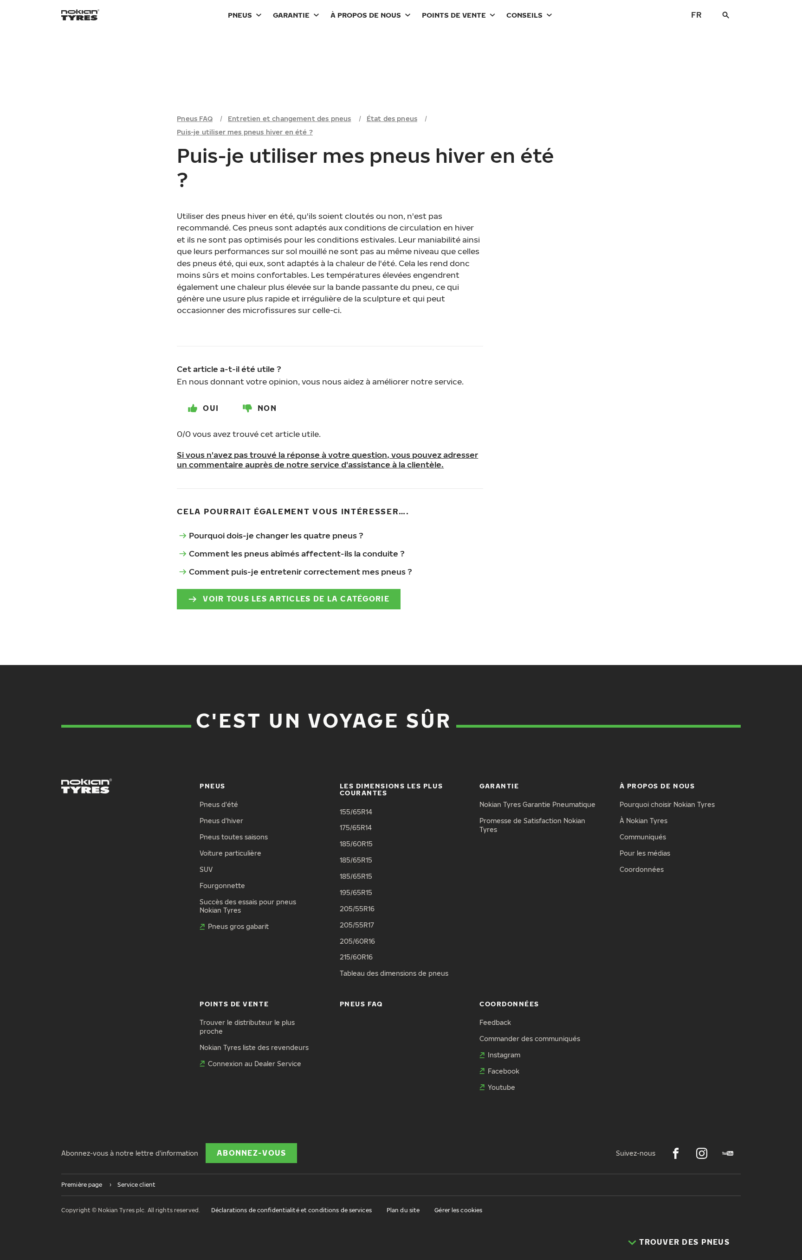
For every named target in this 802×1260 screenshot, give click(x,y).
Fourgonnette (222, 885)
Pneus (240, 15)
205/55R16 (357, 909)
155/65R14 (356, 812)
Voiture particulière (230, 853)
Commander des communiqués (529, 1039)
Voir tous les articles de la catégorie (296, 598)
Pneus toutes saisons (234, 837)
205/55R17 (357, 925)
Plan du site (403, 1210)
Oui (211, 408)
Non (267, 408)
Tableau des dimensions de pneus (394, 973)
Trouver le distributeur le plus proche (247, 1026)
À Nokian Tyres (643, 821)
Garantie (291, 15)
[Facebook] (676, 1153)
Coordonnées (642, 869)
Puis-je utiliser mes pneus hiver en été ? (245, 132)
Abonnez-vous (251, 1153)
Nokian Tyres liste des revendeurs (254, 1047)
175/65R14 (356, 827)
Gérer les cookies (458, 1210)
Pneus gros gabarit (238, 926)
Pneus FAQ (194, 118)
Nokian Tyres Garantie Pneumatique (537, 804)
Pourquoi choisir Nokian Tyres (667, 804)
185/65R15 (356, 860)
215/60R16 (356, 957)
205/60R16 (357, 941)
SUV (206, 869)
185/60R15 (356, 844)
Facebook (503, 1071)
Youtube (501, 1087)
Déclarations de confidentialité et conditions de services (291, 1210)
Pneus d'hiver (221, 821)
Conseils (524, 15)
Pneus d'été (219, 804)
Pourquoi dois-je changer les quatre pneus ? (276, 535)
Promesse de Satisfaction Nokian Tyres (532, 825)
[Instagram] (702, 1153)
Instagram (504, 1055)
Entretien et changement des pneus (289, 118)
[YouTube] (728, 1153)
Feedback (495, 1022)
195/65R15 (356, 892)
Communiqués (643, 837)
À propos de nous (365, 15)
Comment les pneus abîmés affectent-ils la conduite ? (297, 553)
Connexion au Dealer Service (254, 1064)
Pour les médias (645, 853)
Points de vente (454, 15)
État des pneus (392, 118)
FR (696, 14)
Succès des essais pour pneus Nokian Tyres (248, 906)
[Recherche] (726, 15)
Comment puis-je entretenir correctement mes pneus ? (300, 571)
